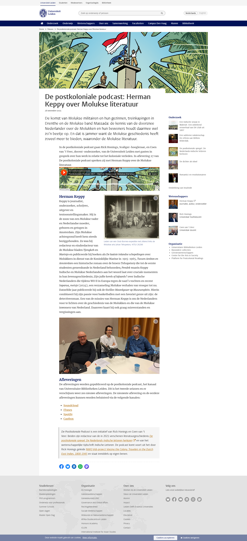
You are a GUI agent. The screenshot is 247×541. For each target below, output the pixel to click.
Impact (127, 502)
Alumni (174, 23)
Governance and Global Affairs (94, 502)
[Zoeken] (162, 13)
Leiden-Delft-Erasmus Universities (138, 506)
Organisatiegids (92, 3)
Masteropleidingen (47, 494)
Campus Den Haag (157, 23)
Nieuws (50, 29)
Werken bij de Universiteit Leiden (138, 490)
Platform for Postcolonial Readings (187, 258)
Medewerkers (76, 3)
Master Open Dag (47, 515)
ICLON (84, 527)
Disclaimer (128, 515)
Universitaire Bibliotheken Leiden (187, 247)
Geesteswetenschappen (182, 252)
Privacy (127, 523)
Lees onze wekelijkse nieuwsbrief (180, 490)
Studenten (63, 3)
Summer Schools (46, 506)
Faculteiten (138, 23)
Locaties (127, 511)
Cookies (127, 519)
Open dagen (44, 511)
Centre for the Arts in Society (185, 255)
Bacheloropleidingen (48, 490)
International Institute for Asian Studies (98, 532)
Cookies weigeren (191, 537)
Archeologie (86, 490)
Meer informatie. (89, 537)
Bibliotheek (106, 3)
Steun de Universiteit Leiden (136, 494)
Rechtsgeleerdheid (89, 506)
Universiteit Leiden (47, 3)
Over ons (103, 23)
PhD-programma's (47, 498)
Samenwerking (120, 23)
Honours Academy (89, 523)
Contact (127, 527)
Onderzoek (52, 23)
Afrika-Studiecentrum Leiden (93, 519)
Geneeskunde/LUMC (90, 498)
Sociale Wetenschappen (91, 511)
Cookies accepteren (165, 537)
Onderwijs (68, 23)
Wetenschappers (86, 23)
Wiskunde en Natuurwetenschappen (97, 515)
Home (41, 29)
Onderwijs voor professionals (52, 502)
